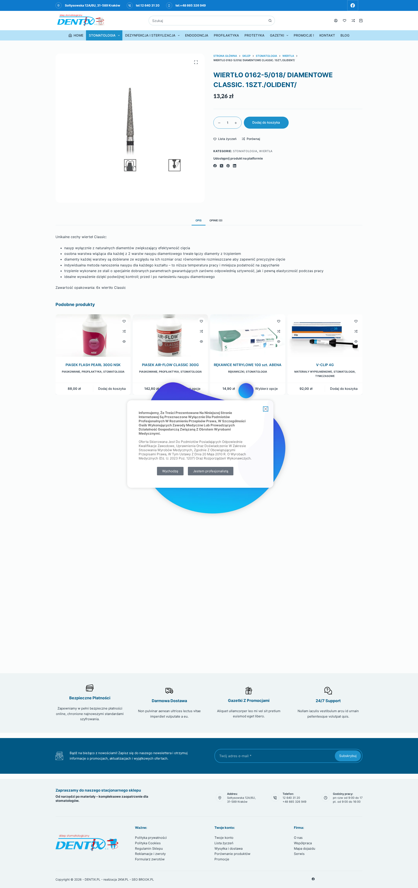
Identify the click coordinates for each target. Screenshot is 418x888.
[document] (209, 444)
